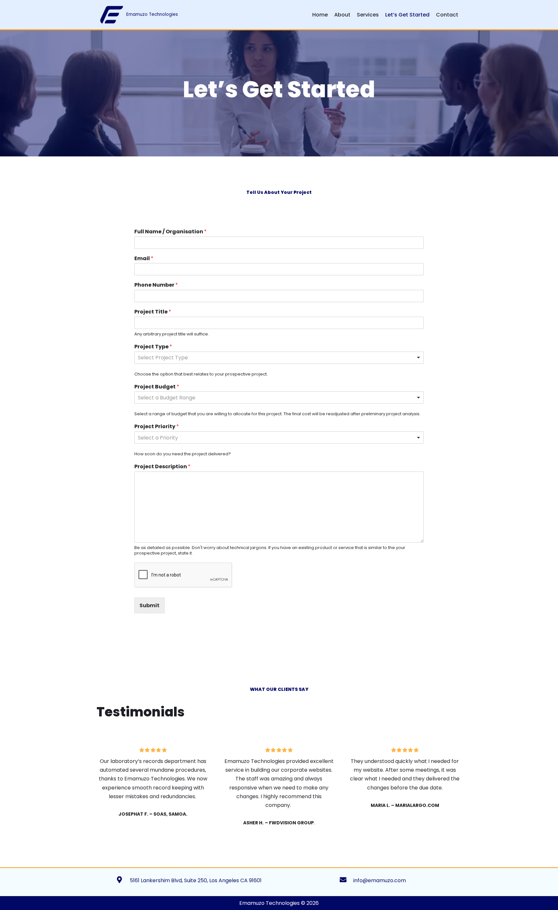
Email (143, 258)
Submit (150, 605)
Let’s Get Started (407, 14)
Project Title (152, 312)
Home (320, 14)
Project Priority (156, 426)
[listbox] (279, 358)
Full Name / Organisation (170, 231)
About (342, 14)
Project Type (153, 347)
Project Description (162, 466)
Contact (447, 14)
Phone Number (156, 285)
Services (368, 14)
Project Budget (156, 387)
